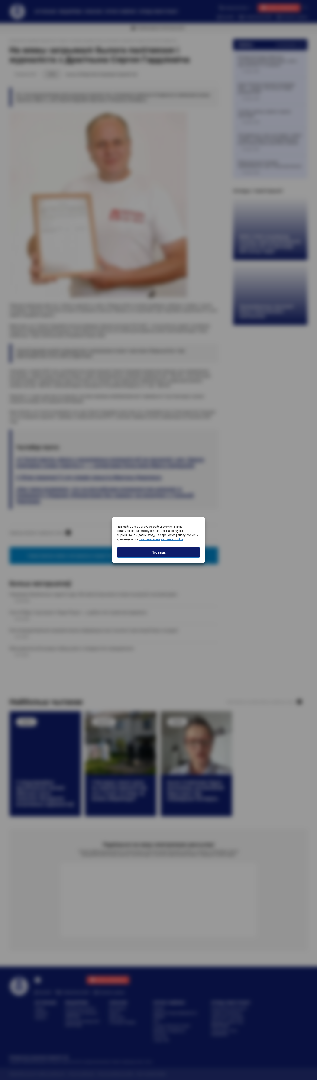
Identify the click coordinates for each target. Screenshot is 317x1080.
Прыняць (158, 552)
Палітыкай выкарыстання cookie (161, 539)
